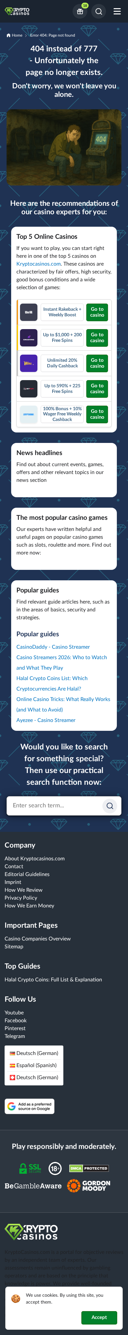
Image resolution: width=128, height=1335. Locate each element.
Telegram (15, 1036)
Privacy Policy (21, 898)
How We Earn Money (29, 905)
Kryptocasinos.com (38, 264)
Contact (14, 866)
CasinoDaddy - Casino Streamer (53, 647)
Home (17, 35)
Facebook (16, 1020)
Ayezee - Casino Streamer (45, 720)
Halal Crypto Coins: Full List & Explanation (53, 979)
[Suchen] (109, 806)
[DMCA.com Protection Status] (89, 1168)
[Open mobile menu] (117, 11)
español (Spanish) (36, 1065)
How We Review (24, 890)
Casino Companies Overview (38, 938)
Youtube (14, 1012)
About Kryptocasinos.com (35, 858)
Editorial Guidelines (27, 874)
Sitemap (14, 946)
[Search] (98, 11)
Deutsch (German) (37, 1053)
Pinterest (15, 1028)
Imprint (13, 882)
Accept (99, 1317)
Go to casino (97, 312)
